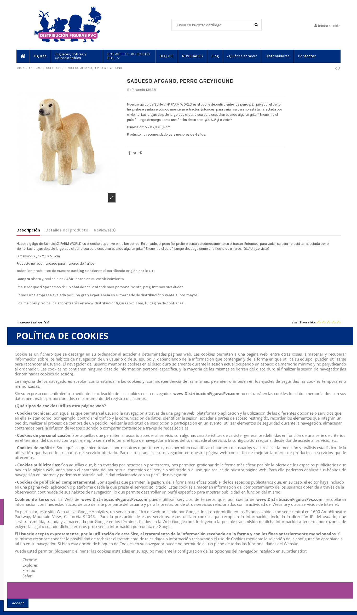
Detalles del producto (66, 230)
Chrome (29, 559)
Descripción (28, 230)
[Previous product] (336, 68)
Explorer (30, 565)
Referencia (136, 90)
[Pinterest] (141, 153)
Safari (27, 575)
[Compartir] (129, 153)
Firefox (28, 570)
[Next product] (339, 68)
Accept (18, 603)
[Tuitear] (135, 153)
